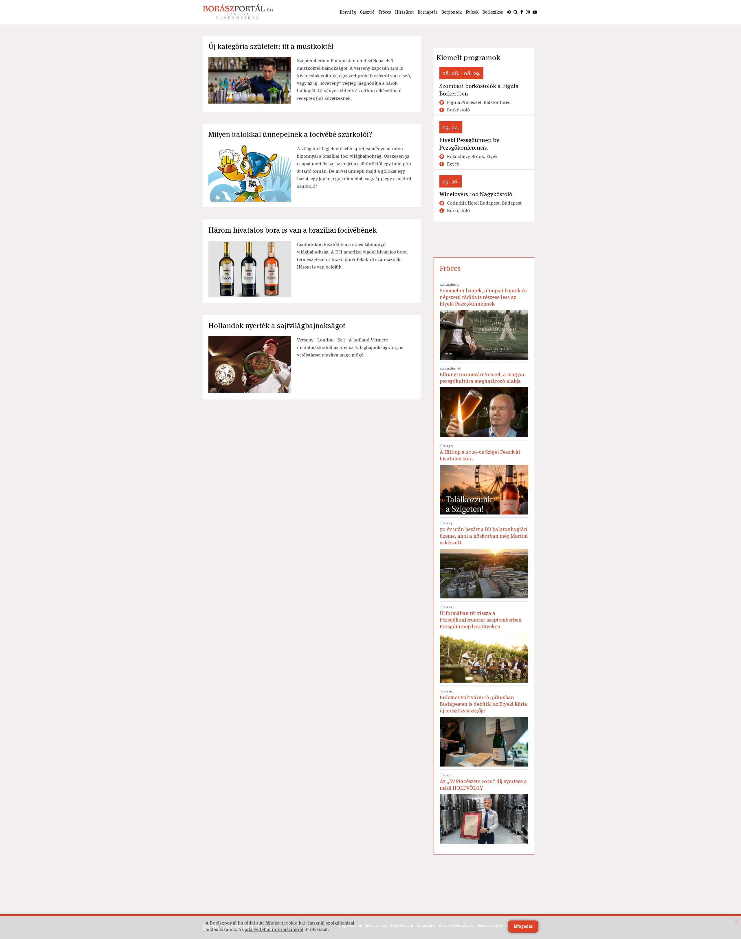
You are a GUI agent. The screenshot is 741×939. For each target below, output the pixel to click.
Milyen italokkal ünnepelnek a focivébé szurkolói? (290, 134)
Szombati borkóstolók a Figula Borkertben (479, 89)
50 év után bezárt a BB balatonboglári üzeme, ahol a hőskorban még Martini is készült (484, 533)
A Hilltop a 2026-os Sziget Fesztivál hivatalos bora (480, 453)
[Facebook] (521, 12)
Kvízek (472, 12)
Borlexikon (493, 12)
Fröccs (385, 12)
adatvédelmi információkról (274, 929)
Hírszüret (404, 12)
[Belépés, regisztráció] (508, 12)
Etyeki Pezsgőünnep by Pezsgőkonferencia (469, 143)
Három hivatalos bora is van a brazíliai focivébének (292, 230)
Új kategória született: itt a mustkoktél (270, 46)
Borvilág (348, 12)
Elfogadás (523, 926)
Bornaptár (427, 12)
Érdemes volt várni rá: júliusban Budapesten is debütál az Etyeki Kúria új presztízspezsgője (483, 701)
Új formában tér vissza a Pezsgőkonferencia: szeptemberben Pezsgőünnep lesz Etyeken (481, 617)
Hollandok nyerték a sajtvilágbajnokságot (276, 325)
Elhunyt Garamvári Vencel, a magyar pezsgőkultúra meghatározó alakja (482, 375)
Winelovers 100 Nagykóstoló (475, 194)
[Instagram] (527, 12)
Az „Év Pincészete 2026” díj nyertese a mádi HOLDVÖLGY (483, 782)
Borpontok (451, 12)
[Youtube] (534, 12)
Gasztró (367, 12)
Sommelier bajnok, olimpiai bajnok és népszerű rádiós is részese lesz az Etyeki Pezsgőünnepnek (483, 294)
